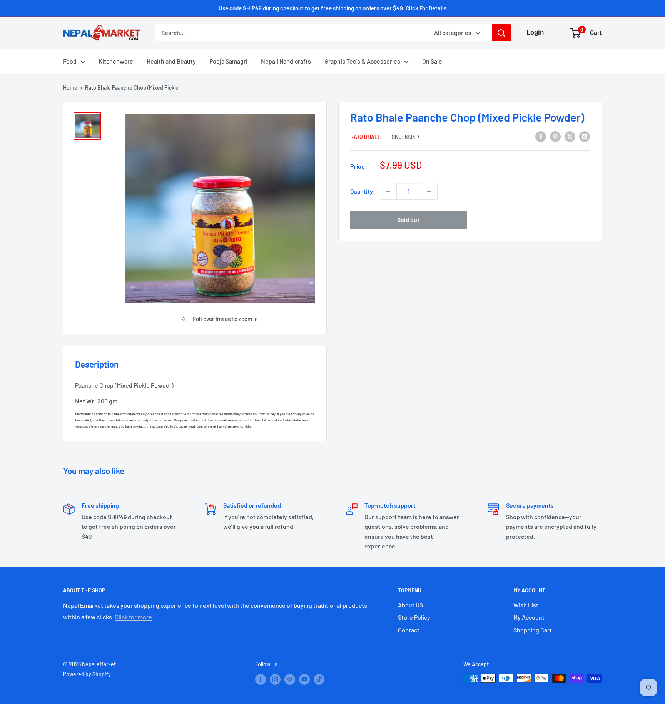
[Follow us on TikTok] (319, 679)
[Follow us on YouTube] (304, 679)
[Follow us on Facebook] (260, 679)
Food (70, 61)
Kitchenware (116, 61)
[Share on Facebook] (540, 136)
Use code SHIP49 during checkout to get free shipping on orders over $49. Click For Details (332, 8)
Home (70, 87)
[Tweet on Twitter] (570, 136)
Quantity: (362, 191)
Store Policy (414, 617)
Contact (408, 630)
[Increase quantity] (429, 191)
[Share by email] (584, 136)
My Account (529, 617)
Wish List (525, 605)
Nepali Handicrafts (286, 61)
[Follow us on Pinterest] (289, 679)
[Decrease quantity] (388, 191)
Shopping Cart (532, 630)
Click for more (133, 616)
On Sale (432, 61)
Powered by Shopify (87, 674)
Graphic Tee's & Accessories (362, 61)
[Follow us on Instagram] (275, 679)
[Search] (501, 32)
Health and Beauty (171, 61)
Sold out (408, 219)
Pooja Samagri (228, 61)
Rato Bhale (365, 137)
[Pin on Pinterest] (555, 136)
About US (410, 605)
